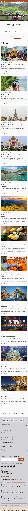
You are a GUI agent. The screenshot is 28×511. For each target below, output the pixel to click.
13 (16, 413)
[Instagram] (5, 466)
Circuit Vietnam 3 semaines (7, 435)
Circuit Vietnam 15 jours (6, 432)
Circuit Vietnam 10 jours (6, 428)
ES (23, 1)
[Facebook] (2, 466)
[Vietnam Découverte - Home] (7, 472)
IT (26, 1)
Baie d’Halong (23, 420)
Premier (4, 413)
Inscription (20, 459)
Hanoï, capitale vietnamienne (10, 420)
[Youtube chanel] (8, 466)
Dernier (24, 413)
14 (18, 413)
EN (19, 1)
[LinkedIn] (14, 466)
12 (14, 413)
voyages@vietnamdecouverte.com (16, 482)
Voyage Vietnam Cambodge (7, 437)
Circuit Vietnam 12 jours (6, 430)
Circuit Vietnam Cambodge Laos (8, 439)
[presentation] (4, 11)
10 (9, 413)
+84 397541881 (18, 479)
